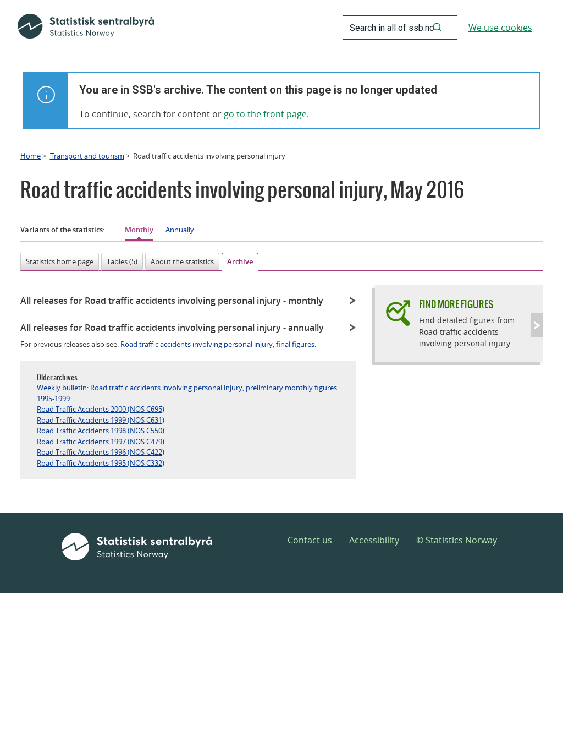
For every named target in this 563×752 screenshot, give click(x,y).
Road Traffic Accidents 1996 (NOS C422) (100, 452)
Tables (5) (122, 261)
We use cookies (500, 27)
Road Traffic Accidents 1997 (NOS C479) (100, 441)
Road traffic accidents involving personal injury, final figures (217, 344)
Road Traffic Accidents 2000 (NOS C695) (100, 409)
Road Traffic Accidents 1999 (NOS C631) (100, 420)
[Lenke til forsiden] (86, 27)
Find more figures (456, 304)
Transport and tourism (87, 156)
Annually (179, 230)
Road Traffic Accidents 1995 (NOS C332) (100, 463)
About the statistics (182, 261)
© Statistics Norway (456, 540)
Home (30, 156)
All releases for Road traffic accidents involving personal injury (171, 301)
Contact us (310, 540)
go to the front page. (266, 114)
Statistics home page (59, 261)
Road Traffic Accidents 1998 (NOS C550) (100, 430)
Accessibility (374, 540)
